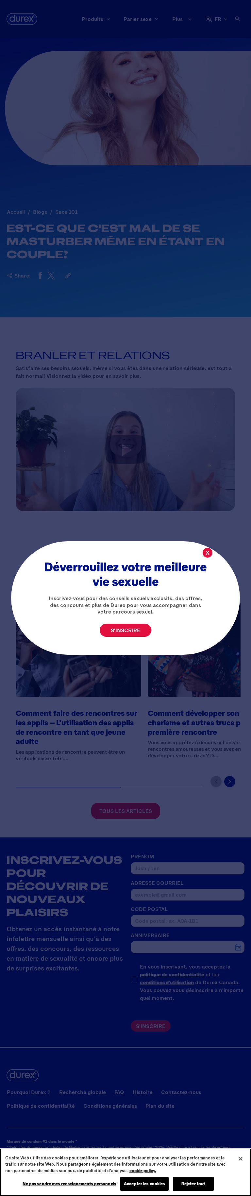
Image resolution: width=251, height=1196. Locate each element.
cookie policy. (142, 1170)
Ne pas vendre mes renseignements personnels (69, 1183)
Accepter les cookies (144, 1183)
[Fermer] (240, 1159)
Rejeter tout (193, 1183)
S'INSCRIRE (125, 630)
